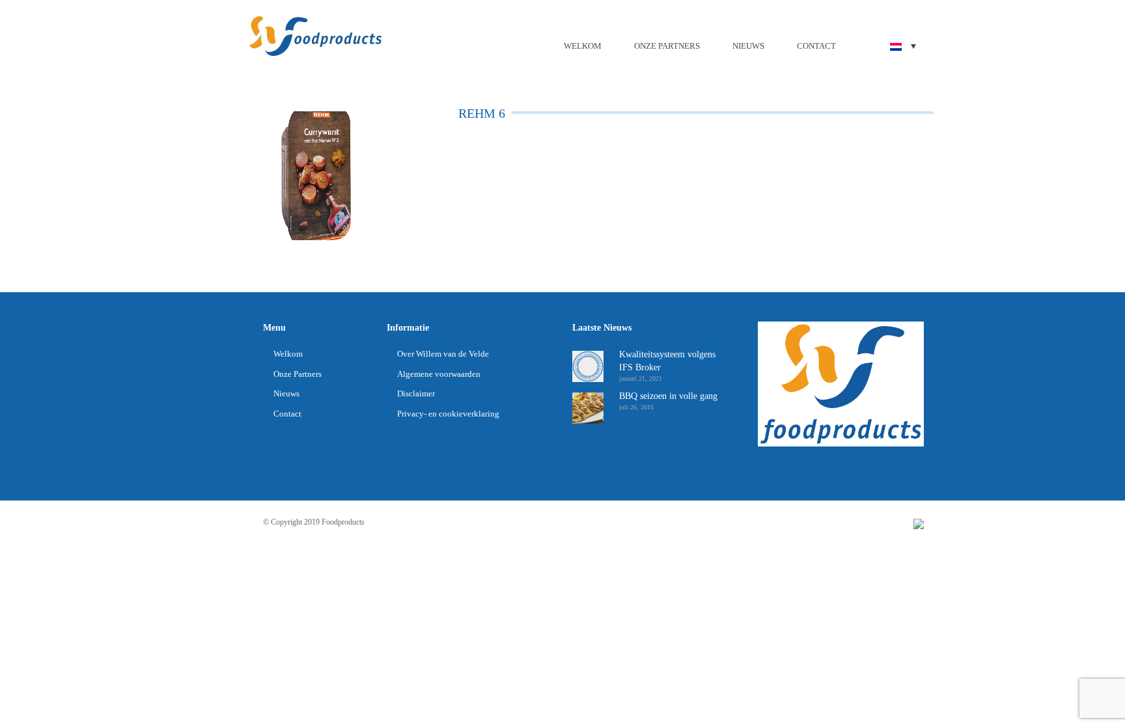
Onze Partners (667, 46)
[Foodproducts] (315, 35)
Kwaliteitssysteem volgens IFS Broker (667, 361)
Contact (816, 46)
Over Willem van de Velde (443, 354)
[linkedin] (918, 523)
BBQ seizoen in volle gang (668, 396)
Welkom (583, 46)
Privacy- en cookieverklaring (448, 413)
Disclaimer (416, 393)
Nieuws (748, 46)
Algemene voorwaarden (438, 374)
